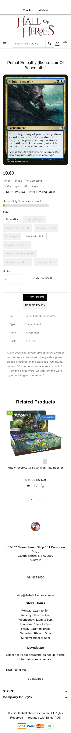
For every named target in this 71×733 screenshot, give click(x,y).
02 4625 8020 (35, 577)
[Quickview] (28, 486)
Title (6, 212)
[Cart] (65, 43)
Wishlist (43, 10)
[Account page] (58, 43)
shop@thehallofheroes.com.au (35, 595)
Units (6, 271)
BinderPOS (53, 717)
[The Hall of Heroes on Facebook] (32, 4)
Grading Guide (46, 192)
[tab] (35, 297)
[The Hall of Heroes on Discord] (39, 4)
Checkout (28, 10)
